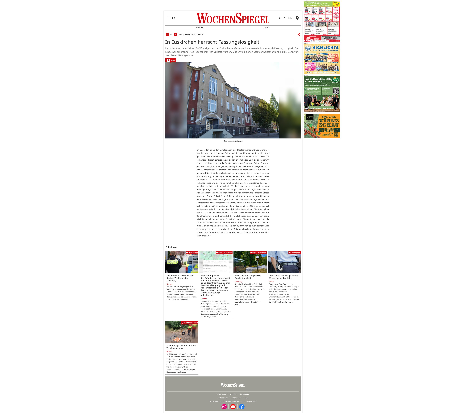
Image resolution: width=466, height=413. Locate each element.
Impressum (236, 398)
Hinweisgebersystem (233, 401)
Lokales (267, 28)
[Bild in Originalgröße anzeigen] (233, 100)
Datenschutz (223, 398)
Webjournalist (251, 401)
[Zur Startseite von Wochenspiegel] (233, 18)
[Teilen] (299, 34)
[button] (168, 18)
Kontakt (233, 394)
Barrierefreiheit (215, 401)
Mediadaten (244, 394)
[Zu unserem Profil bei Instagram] (224, 406)
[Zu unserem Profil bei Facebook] (242, 406)
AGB (246, 398)
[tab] (170, 60)
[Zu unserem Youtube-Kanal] (233, 406)
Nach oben (172, 247)
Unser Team (221, 394)
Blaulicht (199, 28)
